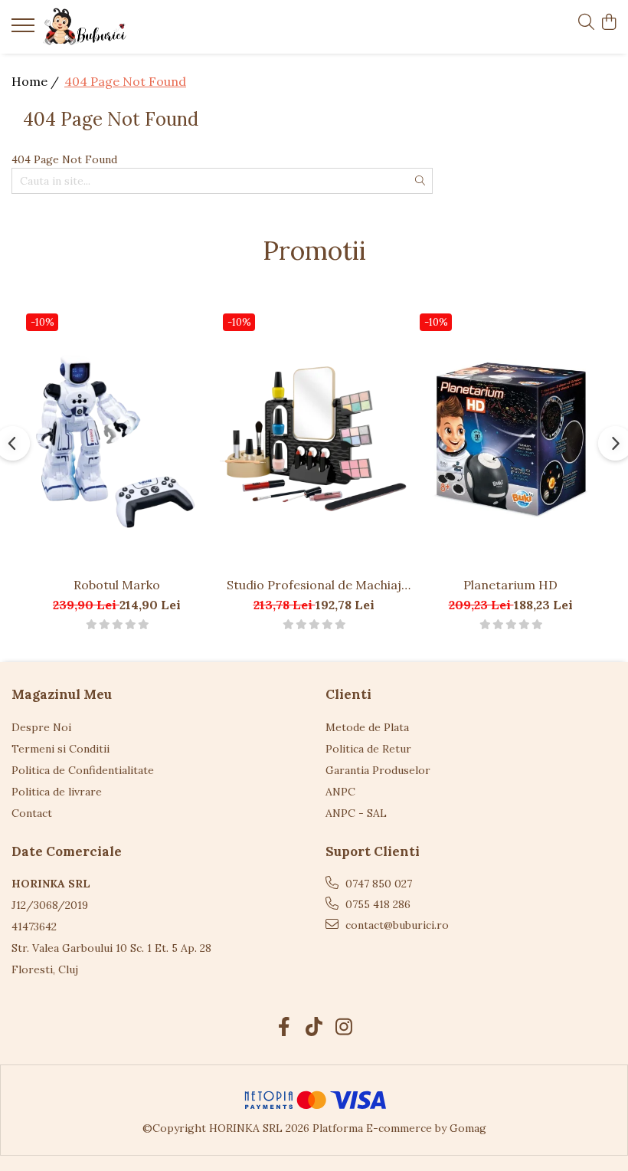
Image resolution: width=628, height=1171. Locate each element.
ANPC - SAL (356, 813)
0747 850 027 (377, 884)
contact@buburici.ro (395, 925)
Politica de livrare (56, 792)
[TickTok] (314, 1027)
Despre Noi (41, 727)
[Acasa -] (103, 27)
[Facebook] (284, 1027)
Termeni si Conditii (60, 749)
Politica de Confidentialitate (82, 770)
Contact (31, 813)
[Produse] (24, 29)
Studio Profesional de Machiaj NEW (314, 584)
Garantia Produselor (377, 770)
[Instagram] (344, 1027)
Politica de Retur (368, 749)
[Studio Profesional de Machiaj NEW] (313, 438)
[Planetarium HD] (510, 438)
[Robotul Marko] (117, 438)
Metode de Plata (367, 727)
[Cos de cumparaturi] (608, 23)
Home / (36, 81)
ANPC (340, 792)
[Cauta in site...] (586, 23)
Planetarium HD (510, 584)
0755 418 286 (376, 904)
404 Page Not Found (125, 81)
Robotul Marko (117, 584)
